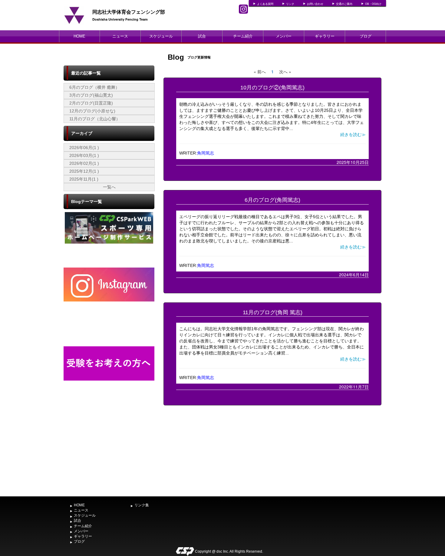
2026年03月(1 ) (84, 155)
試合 (202, 36)
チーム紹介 (243, 36)
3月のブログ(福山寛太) (91, 95)
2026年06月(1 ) (84, 147)
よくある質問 (265, 3)
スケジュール (161, 36)
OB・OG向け (373, 3)
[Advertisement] (109, 448)
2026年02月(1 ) (84, 163)
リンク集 (141, 505)
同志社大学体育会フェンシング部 (128, 11)
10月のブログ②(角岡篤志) (272, 88)
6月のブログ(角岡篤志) (272, 200)
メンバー (284, 36)
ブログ (365, 36)
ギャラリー (325, 36)
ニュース (120, 36)
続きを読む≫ (353, 134)
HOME (79, 36)
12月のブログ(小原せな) (92, 110)
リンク (290, 3)
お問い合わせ (315, 3)
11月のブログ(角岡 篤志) (272, 312)
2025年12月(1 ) (84, 171)
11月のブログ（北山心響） (94, 118)
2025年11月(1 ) (83, 179)
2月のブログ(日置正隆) (91, 103)
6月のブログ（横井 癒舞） (94, 87)
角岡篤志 (205, 153)
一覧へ (109, 187)
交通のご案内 (344, 3)
